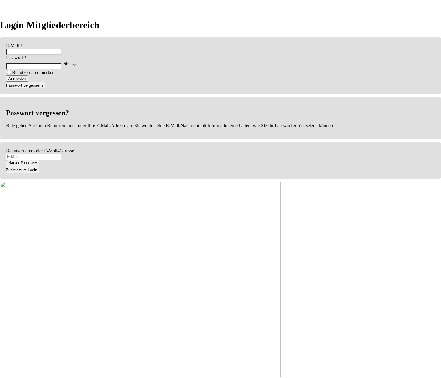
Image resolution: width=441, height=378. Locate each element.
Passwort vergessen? (25, 85)
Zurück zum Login (21, 170)
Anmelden (17, 78)
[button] (70, 65)
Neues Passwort (22, 163)
